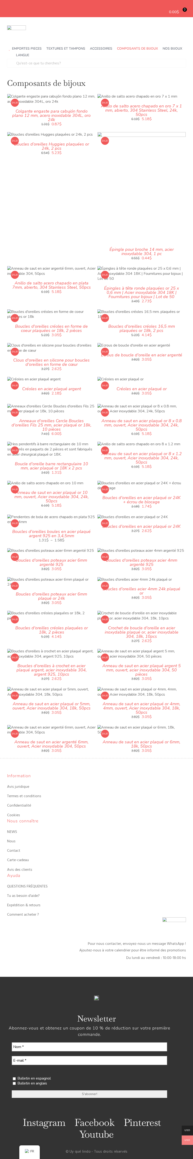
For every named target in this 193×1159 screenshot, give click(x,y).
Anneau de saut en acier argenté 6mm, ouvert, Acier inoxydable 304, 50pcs (51, 744)
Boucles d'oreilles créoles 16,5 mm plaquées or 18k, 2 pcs (141, 328)
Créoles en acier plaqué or (142, 389)
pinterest (142, 1122)
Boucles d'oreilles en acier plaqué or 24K (141, 526)
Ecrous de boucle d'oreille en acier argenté (141, 355)
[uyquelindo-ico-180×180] (16, 27)
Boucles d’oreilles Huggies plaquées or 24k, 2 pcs (51, 146)
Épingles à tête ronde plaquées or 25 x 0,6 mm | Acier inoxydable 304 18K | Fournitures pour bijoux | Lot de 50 (141, 292)
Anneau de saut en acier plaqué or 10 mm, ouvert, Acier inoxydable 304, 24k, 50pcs (51, 497)
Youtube (97, 1134)
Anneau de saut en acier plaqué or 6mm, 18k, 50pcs (141, 744)
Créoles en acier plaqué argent (51, 389)
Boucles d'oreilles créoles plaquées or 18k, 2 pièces (51, 630)
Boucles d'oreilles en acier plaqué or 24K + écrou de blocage (141, 500)
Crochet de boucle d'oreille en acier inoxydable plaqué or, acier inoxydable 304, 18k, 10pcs (141, 632)
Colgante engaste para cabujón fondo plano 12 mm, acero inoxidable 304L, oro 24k (51, 115)
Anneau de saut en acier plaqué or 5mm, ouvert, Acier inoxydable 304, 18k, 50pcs (51, 706)
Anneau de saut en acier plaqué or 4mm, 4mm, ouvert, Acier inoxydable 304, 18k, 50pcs (141, 708)
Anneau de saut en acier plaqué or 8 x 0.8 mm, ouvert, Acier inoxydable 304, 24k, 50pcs (141, 425)
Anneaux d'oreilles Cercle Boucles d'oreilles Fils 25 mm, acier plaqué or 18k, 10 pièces (51, 425)
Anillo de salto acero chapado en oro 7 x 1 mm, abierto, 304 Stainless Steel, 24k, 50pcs (141, 110)
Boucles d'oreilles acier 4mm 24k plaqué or (141, 591)
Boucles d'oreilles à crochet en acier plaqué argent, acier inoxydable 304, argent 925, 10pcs (51, 670)
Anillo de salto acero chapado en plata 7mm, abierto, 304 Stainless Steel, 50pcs (51, 285)
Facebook (94, 1122)
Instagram (44, 1122)
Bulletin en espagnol (33, 1078)
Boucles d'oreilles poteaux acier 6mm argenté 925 (51, 562)
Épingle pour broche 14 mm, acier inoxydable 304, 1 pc (141, 251)
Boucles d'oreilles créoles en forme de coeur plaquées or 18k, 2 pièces (51, 328)
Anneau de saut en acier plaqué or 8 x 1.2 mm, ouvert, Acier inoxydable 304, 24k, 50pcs (141, 458)
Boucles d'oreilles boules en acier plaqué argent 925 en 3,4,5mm (51, 534)
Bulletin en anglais (31, 1083)
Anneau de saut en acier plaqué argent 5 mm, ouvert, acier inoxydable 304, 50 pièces (141, 670)
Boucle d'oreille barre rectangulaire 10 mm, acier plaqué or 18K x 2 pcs (51, 466)
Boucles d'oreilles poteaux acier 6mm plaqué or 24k (51, 596)
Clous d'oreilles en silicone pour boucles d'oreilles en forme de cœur (51, 362)
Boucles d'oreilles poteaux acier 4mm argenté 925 (141, 562)
